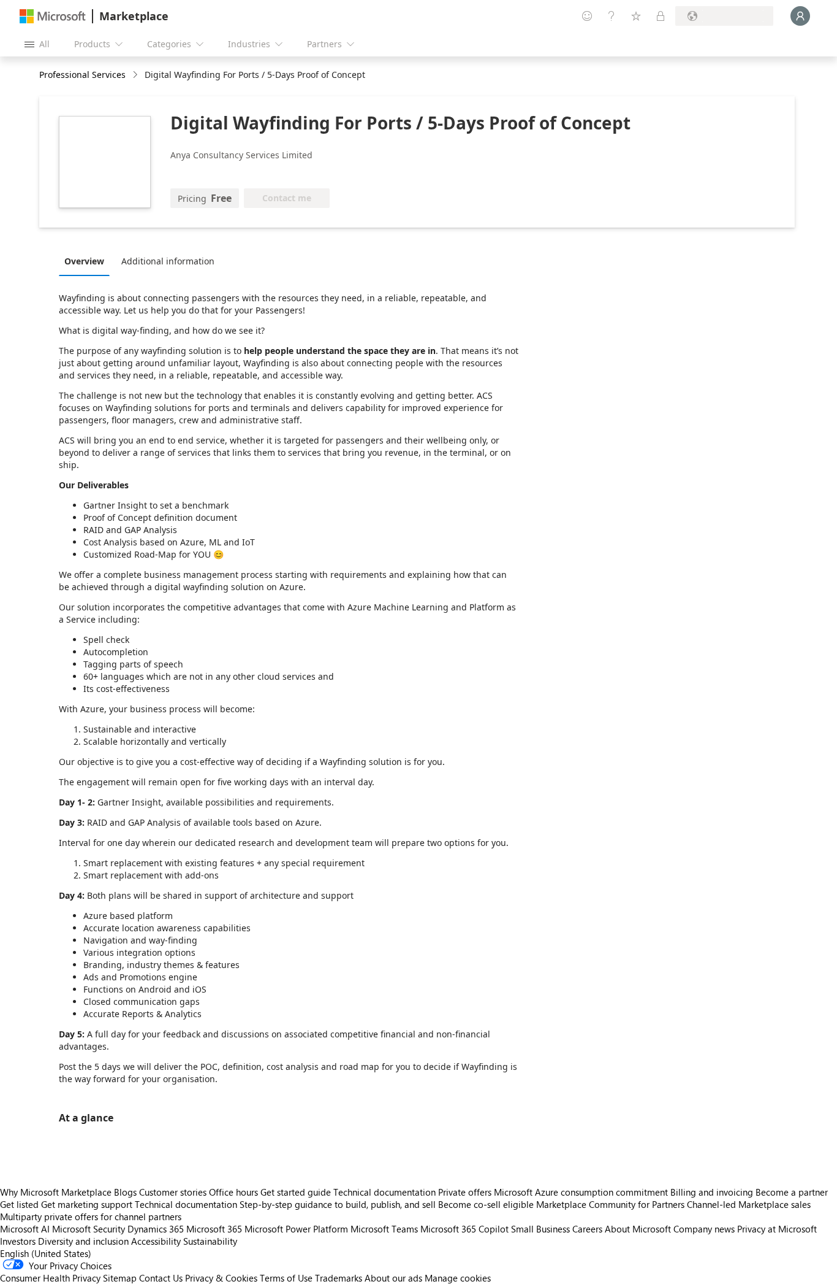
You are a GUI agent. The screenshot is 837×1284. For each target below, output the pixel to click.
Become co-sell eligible (486, 1204)
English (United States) (45, 1253)
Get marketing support (86, 1204)
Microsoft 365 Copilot (464, 1229)
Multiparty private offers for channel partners (90, 1216)
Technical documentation (384, 1192)
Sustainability (210, 1241)
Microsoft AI (25, 1229)
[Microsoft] (53, 16)
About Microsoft (638, 1229)
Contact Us (161, 1278)
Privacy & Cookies (221, 1278)
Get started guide (295, 1192)
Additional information (167, 261)
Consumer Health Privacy (50, 1278)
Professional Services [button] (82, 74)
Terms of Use (286, 1278)
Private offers (464, 1192)
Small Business (540, 1229)
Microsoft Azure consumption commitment (582, 1192)
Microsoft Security (88, 1229)
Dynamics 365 (155, 1229)
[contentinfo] (136, 75)
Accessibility (156, 1241)
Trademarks (338, 1278)
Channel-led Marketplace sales (749, 1204)
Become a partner (792, 1192)
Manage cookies (458, 1278)
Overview (84, 261)
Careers (587, 1229)
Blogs (125, 1192)
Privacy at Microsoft (777, 1229)
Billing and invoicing (711, 1192)
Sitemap (120, 1278)
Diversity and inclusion (83, 1241)
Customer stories (172, 1192)
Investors (18, 1241)
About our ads (393, 1278)
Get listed (19, 1204)
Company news (704, 1229)
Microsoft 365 (214, 1229)
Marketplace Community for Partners (610, 1204)
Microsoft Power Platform (296, 1229)
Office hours (233, 1192)
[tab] (87, 260)
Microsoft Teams (384, 1229)
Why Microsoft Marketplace (56, 1192)
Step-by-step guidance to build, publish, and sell (338, 1204)
